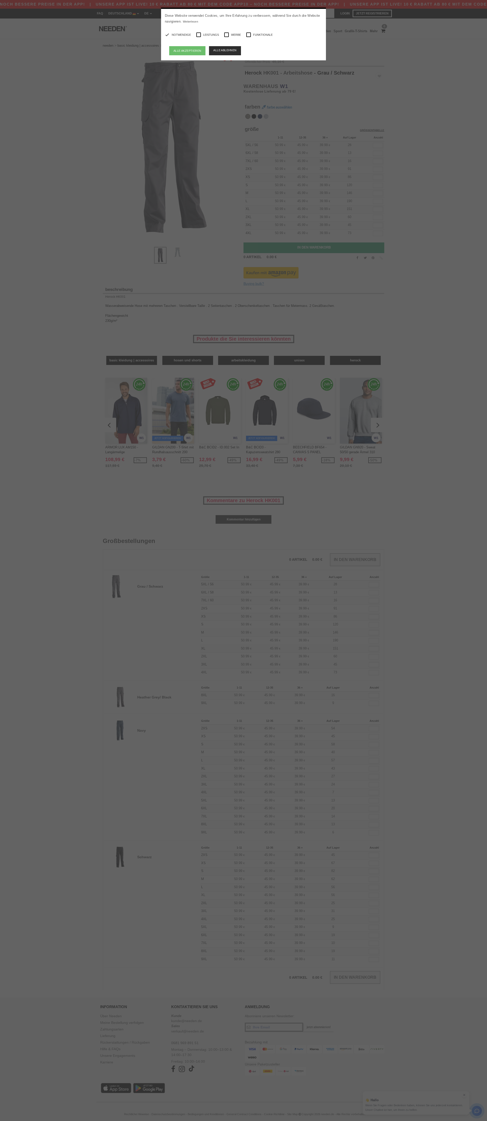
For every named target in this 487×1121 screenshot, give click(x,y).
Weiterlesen (190, 21)
